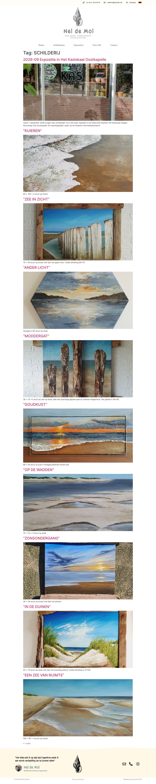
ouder (26, 743)
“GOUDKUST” (35, 404)
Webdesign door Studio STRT (132, 779)
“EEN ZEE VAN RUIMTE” (43, 675)
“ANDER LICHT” (36, 267)
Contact (113, 45)
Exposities (78, 45)
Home (41, 45)
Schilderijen (59, 45)
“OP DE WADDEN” (38, 469)
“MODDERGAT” (36, 336)
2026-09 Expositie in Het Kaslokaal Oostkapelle (64, 59)
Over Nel (97, 45)
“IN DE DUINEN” (37, 606)
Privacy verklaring (78, 779)
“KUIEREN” (32, 130)
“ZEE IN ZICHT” (36, 199)
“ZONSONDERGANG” (41, 538)
